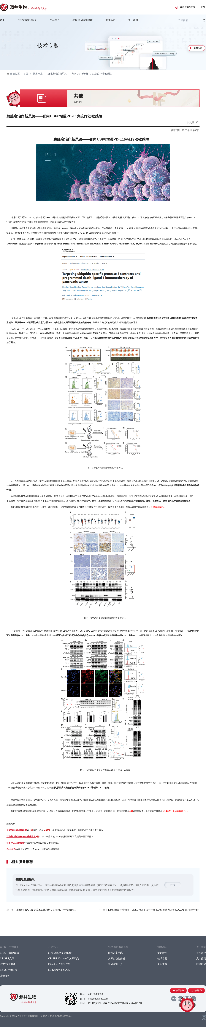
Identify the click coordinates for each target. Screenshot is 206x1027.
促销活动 (198, 48)
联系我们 (201, 964)
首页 (2, 20)
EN (203, 7)
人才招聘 (201, 958)
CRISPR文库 (7, 958)
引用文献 (162, 964)
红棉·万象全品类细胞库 (60, 952)
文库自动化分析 (116, 958)
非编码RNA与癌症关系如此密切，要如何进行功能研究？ (46, 910)
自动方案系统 (115, 952)
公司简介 (201, 952)
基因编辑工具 (115, 964)
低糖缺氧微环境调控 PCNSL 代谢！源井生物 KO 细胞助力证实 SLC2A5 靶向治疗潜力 (154, 910)
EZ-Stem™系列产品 (59, 970)
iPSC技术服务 (7, 964)
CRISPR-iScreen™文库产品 (63, 958)
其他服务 (5, 975)
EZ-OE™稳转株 (8, 970)
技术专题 (38, 73)
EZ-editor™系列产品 (59, 964)
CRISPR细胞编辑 (9, 952)
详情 (172, 885)
